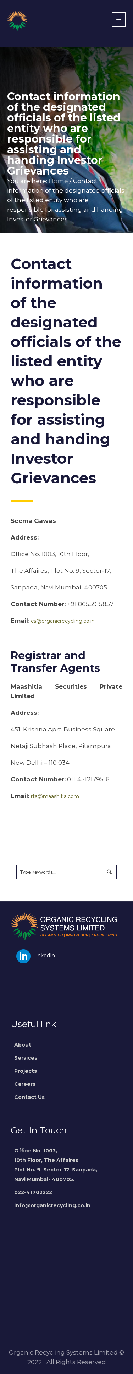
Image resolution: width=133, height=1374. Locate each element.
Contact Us (29, 1097)
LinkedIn (43, 955)
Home (58, 180)
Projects (25, 1071)
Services (25, 1058)
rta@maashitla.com (55, 796)
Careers (24, 1084)
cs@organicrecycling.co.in (63, 621)
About (22, 1045)
